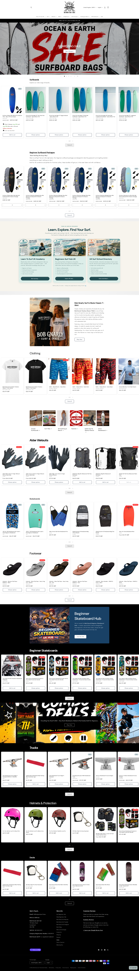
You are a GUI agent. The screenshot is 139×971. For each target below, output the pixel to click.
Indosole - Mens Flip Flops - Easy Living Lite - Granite (35, 582)
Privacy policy (58, 967)
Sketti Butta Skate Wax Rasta (103, 884)
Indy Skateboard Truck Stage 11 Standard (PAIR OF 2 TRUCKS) (10, 776)
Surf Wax (47, 429)
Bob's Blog (59, 927)
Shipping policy (73, 967)
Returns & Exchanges (61, 929)
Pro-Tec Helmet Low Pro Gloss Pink (11, 831)
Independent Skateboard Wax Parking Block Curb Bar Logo (35, 776)
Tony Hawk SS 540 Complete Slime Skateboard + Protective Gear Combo (82, 679)
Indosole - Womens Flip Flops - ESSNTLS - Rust (80, 582)
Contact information (81, 967)
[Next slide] (74, 76)
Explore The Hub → (69, 278)
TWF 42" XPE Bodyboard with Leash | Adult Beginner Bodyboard (11, 532)
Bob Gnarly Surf (36, 967)
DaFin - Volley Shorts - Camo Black (104, 386)
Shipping (59, 934)
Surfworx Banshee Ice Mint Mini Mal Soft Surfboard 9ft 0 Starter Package (128, 196)
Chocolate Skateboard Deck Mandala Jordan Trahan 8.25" (128, 885)
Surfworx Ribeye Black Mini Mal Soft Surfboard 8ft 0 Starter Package (11, 196)
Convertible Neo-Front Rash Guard (127, 386)
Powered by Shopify (43, 967)
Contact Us (59, 932)
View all (69, 145)
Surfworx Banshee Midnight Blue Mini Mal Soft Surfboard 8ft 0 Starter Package (58, 196)
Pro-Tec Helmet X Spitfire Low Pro (57, 831)
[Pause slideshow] (78, 76)
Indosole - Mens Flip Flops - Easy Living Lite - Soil (58, 582)
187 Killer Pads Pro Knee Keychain (81, 831)
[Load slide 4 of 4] (71, 76)
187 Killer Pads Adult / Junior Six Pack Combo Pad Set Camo (105, 834)
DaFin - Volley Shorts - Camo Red (81, 386)
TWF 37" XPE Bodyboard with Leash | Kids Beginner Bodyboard (34, 532)
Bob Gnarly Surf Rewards (62, 919)
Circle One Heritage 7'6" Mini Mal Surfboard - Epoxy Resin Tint (80, 116)
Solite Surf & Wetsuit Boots (89, 429)
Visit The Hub (80, 637)
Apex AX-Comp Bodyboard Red (126, 531)
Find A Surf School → (104, 278)
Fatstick (74, 429)
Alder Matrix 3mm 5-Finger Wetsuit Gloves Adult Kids (11, 474)
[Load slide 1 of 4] (64, 76)
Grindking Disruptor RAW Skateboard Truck (81, 776)
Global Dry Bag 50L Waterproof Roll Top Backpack (82, 474)
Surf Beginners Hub (61, 914)
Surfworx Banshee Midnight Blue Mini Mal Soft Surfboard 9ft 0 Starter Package (35, 196)
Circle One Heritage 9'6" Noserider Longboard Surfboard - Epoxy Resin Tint (105, 116)
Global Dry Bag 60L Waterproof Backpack (103, 474)
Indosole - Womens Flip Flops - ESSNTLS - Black (10, 582)
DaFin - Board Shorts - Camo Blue (57, 386)
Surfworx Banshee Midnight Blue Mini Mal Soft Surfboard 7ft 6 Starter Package (81, 196)
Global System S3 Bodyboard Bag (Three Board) (81, 532)
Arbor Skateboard (102, 429)
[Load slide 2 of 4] (67, 76)
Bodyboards (35, 499)
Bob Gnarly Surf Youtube (62, 922)
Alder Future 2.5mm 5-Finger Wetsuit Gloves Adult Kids (35, 474)
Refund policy (60, 945)
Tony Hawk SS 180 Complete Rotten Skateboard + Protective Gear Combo (128, 679)
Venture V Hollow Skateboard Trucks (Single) (128, 776)
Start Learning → (35, 278)
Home (58, 940)
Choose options (35, 135)
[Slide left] (66, 141)
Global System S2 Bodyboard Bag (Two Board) (105, 532)
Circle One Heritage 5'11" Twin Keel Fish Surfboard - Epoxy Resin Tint (35, 116)
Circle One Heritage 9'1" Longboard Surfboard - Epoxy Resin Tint (127, 116)
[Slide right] (72, 141)
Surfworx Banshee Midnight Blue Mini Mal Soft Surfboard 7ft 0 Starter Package (105, 196)
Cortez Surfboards (34, 429)
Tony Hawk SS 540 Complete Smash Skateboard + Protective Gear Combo (105, 679)
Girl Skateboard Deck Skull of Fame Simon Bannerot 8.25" (81, 885)
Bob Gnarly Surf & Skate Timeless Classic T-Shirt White (11, 387)
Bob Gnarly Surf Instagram (63, 924)
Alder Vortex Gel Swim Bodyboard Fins (58, 531)
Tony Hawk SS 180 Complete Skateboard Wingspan (12, 679)
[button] (31, 7)
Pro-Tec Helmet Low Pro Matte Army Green (35, 832)
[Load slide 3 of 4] (69, 76)
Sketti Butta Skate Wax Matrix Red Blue (58, 884)
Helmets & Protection (43, 803)
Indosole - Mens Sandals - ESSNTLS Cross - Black (104, 582)
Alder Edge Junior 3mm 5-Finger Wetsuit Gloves (57, 474)
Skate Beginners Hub (61, 917)
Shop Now (69, 66)
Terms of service (60, 942)
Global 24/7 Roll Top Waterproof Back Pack (128, 474)
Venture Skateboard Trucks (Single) (104, 775)
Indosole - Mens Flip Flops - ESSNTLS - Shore (128, 582)
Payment (58, 937)
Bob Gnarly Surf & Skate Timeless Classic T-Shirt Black (34, 387)
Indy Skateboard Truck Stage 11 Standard (56, 776)
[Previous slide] (60, 76)
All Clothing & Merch (62, 429)
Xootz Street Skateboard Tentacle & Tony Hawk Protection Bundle (34, 679)
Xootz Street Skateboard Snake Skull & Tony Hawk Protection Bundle (58, 679)
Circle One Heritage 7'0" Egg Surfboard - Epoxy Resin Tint (58, 116)
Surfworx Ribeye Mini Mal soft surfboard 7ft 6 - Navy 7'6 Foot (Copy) (12, 116)
